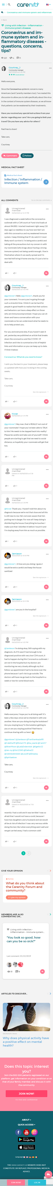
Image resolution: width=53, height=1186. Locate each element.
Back (5, 20)
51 (11, 971)
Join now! (26, 1093)
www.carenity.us (19, 1165)
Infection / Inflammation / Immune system (23, 181)
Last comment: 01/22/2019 (19, 956)
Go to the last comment (40, 200)
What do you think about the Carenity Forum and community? (25, 886)
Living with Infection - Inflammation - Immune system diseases (24, 26)
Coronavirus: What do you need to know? (23, 357)
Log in (37, 1182)
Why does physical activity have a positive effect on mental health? (26, 1041)
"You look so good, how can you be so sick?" (24, 939)
